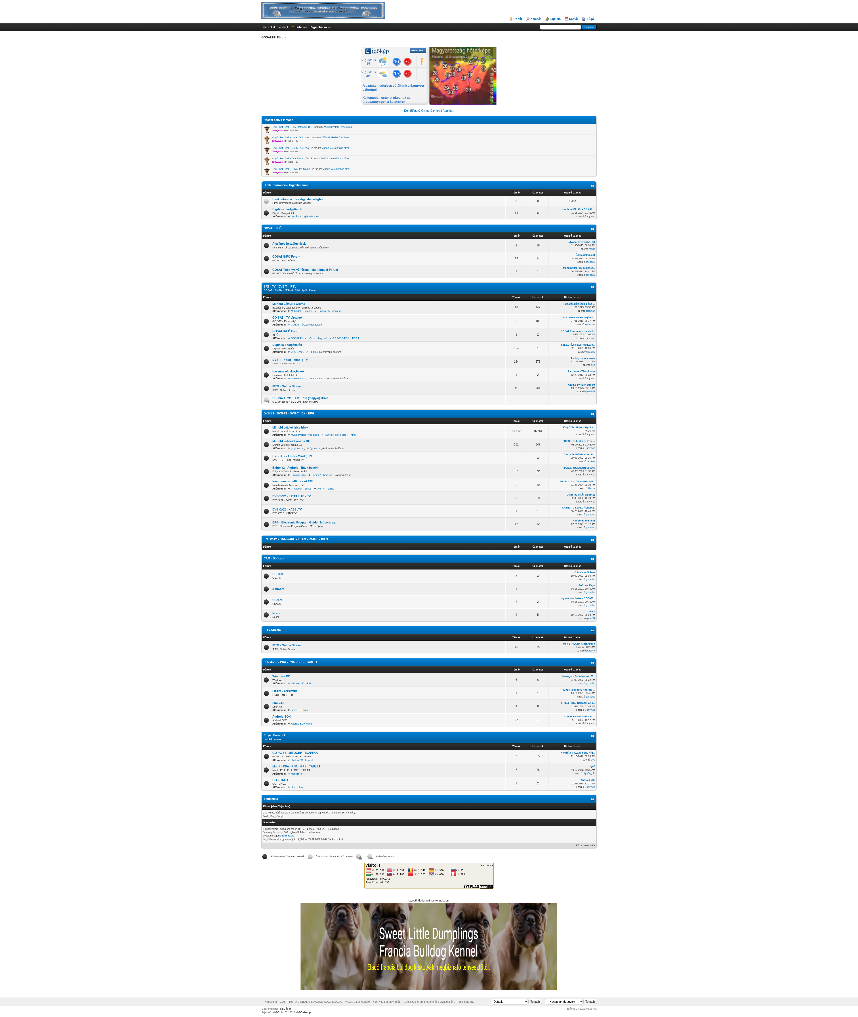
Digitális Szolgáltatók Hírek (305, 216)
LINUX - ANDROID (284, 691)
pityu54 (591, 618)
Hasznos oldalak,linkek (288, 371)
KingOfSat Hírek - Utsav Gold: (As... (291, 137)
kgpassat (590, 324)
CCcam (277, 600)
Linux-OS (278, 703)
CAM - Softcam (274, 558)
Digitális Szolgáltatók (287, 209)
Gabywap (590, 216)
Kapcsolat (271, 1001)
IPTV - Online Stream (287, 386)
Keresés (535, 19)
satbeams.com (299, 378)
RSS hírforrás (466, 1001)
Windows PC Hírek (301, 683)
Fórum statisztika (585, 845)
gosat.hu (590, 262)
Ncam (276, 613)
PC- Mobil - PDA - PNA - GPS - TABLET (291, 662)
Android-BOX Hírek (301, 723)
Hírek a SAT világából (329, 311)
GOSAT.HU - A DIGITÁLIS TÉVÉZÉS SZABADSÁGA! (311, 1001)
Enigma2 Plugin (319, 475)
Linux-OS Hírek (299, 710)
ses (593, 365)
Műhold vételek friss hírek (338, 127)
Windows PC (281, 676)
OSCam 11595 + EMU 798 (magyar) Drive (300, 398)
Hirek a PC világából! (302, 760)
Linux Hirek (297, 787)
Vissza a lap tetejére (357, 1001)
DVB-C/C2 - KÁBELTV (287, 509)
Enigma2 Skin (298, 475)
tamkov (591, 461)
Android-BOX (281, 716)
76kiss (591, 488)
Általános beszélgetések (289, 243)
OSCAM (277, 574)
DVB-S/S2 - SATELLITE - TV (291, 496)
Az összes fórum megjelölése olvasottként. (429, 1001)
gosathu (590, 351)
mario (592, 249)
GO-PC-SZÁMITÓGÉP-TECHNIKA (295, 752)
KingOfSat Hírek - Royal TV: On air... (292, 169)
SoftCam (278, 588)
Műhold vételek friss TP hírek (340, 434)
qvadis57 (590, 391)
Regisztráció (318, 27)
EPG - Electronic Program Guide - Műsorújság (304, 522)
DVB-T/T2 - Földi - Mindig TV (292, 456)
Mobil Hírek (297, 773)
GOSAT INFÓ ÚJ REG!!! (346, 338)
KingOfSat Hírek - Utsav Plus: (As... (291, 148)
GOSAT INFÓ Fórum (286, 256)
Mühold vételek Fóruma (288, 304)
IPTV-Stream (272, 630)
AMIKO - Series (325, 488)
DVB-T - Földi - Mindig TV (290, 359)
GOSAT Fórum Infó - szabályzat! (309, 338)
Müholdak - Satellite (301, 311)
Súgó (590, 19)
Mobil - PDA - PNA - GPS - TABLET (296, 766)
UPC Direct (297, 352)
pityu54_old (589, 773)
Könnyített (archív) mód (387, 1001)
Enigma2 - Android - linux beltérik (295, 467)
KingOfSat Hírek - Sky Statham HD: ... (292, 127)
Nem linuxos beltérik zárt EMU (293, 481)
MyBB (276, 1012)
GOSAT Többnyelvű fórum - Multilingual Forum (305, 269)
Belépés (301, 27)
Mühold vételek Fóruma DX (291, 441)
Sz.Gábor (285, 1008)
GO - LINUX (280, 780)
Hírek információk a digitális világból (298, 199)
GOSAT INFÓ (273, 228)
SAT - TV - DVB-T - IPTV (280, 286)
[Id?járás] (462, 103)
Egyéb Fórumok (275, 735)
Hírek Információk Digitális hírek (286, 185)
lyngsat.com (319, 378)
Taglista (555, 19)
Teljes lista (283, 806)
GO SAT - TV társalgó (287, 317)
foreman (590, 310)
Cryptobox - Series (301, 488)
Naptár (573, 19)
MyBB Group (303, 1012)
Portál (518, 19)
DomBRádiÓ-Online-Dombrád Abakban (429, 110)
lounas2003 (289, 835)
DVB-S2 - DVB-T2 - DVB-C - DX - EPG (289, 413)
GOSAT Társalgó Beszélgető (306, 324)
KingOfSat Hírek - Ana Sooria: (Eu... (291, 158)
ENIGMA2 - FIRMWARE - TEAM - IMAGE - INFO (296, 539)
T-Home (313, 352)
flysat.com (315, 448)
